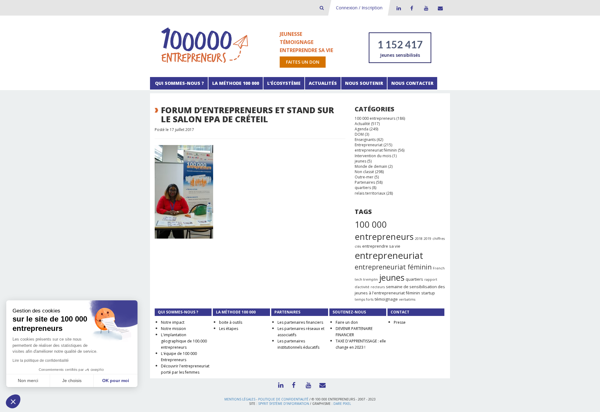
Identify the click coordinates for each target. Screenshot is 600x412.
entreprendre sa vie (381, 246)
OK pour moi (115, 380)
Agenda (361, 129)
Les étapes (228, 328)
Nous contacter (412, 83)
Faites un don (302, 62)
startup (428, 293)
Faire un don (347, 322)
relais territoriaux (370, 193)
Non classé (364, 171)
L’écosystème (284, 83)
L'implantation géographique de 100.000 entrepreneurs (184, 341)
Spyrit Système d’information (283, 403)
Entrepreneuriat (368, 145)
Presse (400, 322)
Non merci (28, 380)
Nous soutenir (364, 83)
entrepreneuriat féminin (376, 150)
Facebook (411, 8)
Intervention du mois (373, 155)
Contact (439, 8)
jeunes (360, 161)
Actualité (362, 123)
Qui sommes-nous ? (179, 83)
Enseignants (365, 139)
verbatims (407, 299)
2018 (418, 238)
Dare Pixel (342, 403)
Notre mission (173, 328)
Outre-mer (364, 177)
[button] (13, 401)
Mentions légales (239, 399)
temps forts (364, 299)
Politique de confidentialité (283, 399)
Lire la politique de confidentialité (40, 360)
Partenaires (365, 182)
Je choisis (72, 380)
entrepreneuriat (389, 255)
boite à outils (230, 322)
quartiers (363, 187)
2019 (427, 238)
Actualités (323, 83)
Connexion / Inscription (359, 8)
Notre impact (172, 322)
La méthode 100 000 (235, 83)
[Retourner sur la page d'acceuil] (205, 45)
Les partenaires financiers (300, 322)
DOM (359, 134)
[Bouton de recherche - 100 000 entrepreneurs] (322, 8)
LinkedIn (398, 8)
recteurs (378, 287)
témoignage (386, 299)
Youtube (425, 8)
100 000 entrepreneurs (375, 118)
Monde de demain (371, 166)
